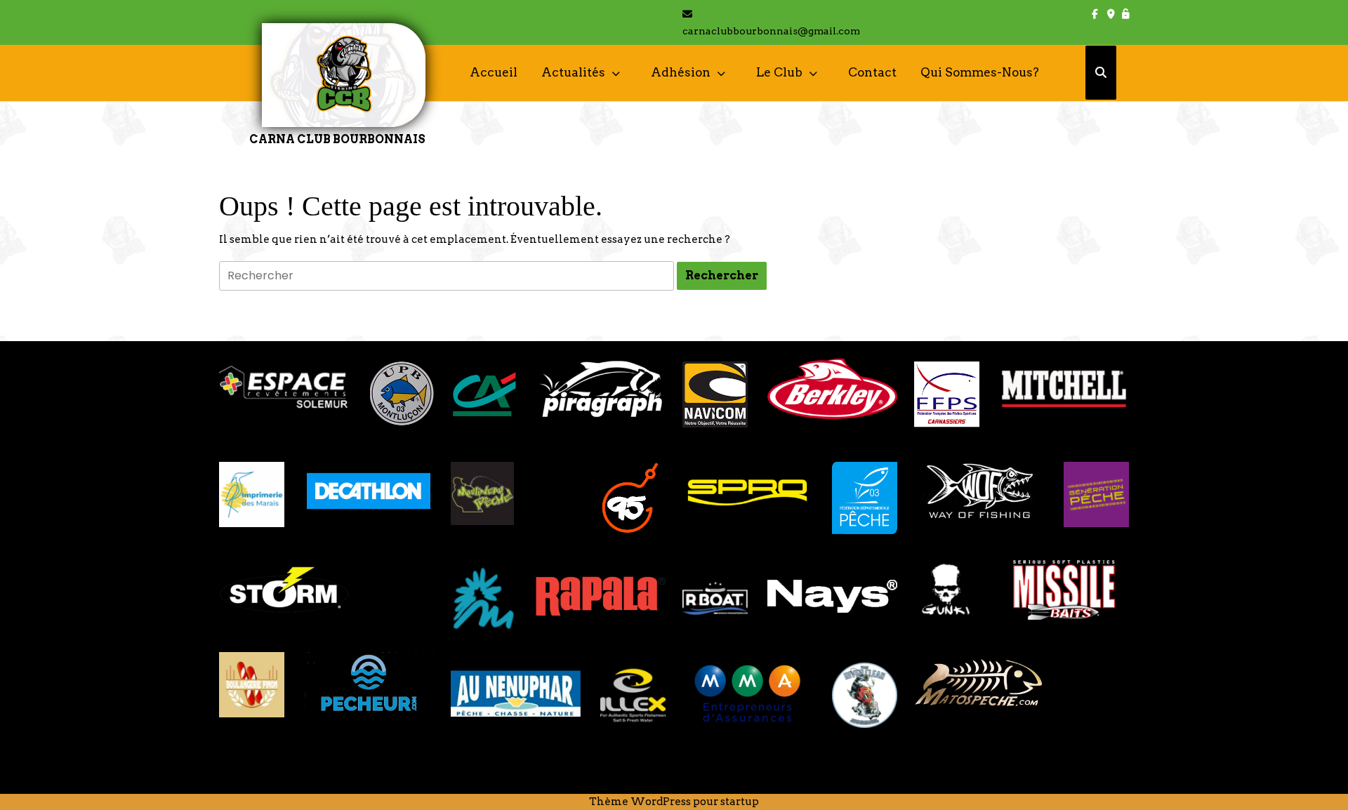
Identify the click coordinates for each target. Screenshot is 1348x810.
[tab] (722, 276)
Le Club (779, 72)
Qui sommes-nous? (979, 72)
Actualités (573, 72)
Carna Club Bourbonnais (337, 139)
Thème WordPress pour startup (674, 801)
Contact (872, 72)
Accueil (493, 72)
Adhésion (681, 72)
